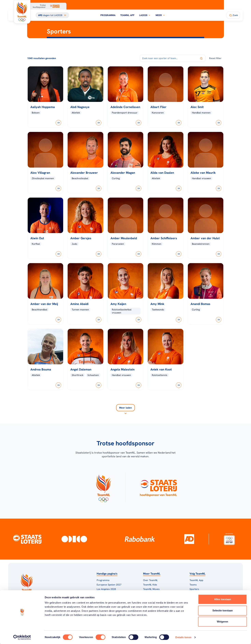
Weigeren (222, 621)
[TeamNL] (103, 487)
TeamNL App (127, 15)
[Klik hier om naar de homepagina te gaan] (22, 12)
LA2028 (143, 15)
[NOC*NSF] (229, 539)
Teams (193, 584)
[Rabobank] (140, 539)
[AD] (189, 539)
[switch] (100, 637)
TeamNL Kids (150, 584)
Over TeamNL (150, 580)
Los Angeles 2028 (106, 589)
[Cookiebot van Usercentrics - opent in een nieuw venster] (22, 637)
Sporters (194, 589)
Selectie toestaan (222, 610)
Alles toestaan (222, 599)
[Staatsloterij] (27, 539)
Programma (107, 15)
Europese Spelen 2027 (109, 584)
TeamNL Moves (151, 589)
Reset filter (215, 58)
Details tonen (183, 637)
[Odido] (74, 539)
